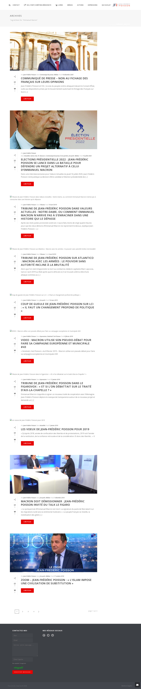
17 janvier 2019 (55, 379)
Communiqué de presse (46, 75)
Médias (70, 5)
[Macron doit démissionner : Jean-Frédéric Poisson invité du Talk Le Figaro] (53, 474)
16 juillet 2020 (87, 156)
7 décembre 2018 (59, 498)
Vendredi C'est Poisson (53, 336)
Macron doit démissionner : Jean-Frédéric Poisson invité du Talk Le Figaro (53, 502)
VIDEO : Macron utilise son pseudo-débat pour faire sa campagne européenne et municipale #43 (56, 343)
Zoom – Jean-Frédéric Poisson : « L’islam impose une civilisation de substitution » (56, 581)
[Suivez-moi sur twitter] (48, 635)
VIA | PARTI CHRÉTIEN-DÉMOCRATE (39, 5)
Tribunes (42, 205)
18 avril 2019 (53, 205)
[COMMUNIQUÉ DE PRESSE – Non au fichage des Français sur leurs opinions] (53, 51)
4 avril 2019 (52, 254)
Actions (80, 5)
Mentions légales (127, 686)
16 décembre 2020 (67, 75)
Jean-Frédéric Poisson (29, 75)
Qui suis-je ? (106, 5)
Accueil (111, 24)
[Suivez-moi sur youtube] (52, 635)
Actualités (27, 156)
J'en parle (71, 156)
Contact (16, 5)
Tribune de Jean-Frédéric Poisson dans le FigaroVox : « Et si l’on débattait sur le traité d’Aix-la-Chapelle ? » (56, 386)
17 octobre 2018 (59, 576)
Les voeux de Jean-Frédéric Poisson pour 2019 (55, 429)
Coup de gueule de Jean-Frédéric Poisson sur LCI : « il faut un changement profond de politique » (57, 307)
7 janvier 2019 (53, 425)
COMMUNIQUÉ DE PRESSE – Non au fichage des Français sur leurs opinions (54, 79)
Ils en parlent (64, 156)
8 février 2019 (69, 336)
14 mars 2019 (53, 300)
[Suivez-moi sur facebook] (44, 635)
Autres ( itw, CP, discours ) (38, 156)
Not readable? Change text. (19, 663)
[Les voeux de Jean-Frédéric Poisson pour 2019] (53, 420)
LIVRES (60, 5)
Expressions (92, 5)
